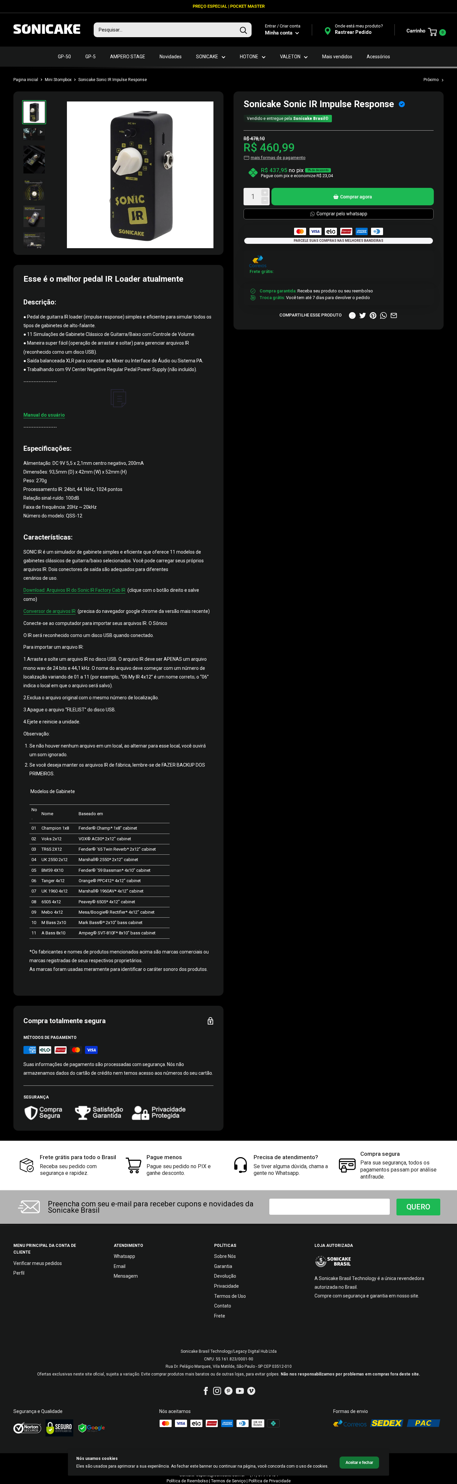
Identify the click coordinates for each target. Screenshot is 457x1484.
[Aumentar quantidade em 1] (264, 192)
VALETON (290, 56)
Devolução (225, 1276)
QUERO (418, 1207)
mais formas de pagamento (278, 157)
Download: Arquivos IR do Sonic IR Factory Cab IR (74, 590)
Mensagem (126, 1276)
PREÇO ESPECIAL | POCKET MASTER (229, 6)
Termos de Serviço (228, 1481)
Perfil (18, 1273)
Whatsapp (124, 1256)
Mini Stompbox (58, 79)
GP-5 (90, 56)
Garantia (223, 1266)
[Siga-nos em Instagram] (217, 1391)
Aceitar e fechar (359, 1462)
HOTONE (249, 56)
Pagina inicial (25, 79)
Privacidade (226, 1286)
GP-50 (64, 56)
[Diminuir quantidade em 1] (264, 200)
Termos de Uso (230, 1296)
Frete (219, 1316)
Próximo (431, 79)
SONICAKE (207, 56)
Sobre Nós (225, 1256)
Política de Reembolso (187, 1481)
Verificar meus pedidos (37, 1263)
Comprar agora (356, 196)
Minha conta (279, 33)
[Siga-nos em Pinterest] (228, 1391)
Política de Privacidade (270, 1481)
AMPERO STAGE (127, 56)
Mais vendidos (337, 56)
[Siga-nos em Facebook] (206, 1391)
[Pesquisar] (243, 29)
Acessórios (378, 56)
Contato (222, 1306)
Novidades (171, 56)
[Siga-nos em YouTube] (240, 1391)
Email (119, 1266)
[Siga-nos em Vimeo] (251, 1391)
